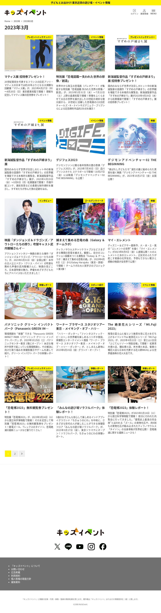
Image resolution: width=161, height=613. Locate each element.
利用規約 (15, 575)
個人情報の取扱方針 (21, 578)
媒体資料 (15, 582)
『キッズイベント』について (25, 565)
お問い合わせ (18, 569)
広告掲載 (15, 572)
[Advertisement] (80, 498)
